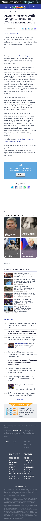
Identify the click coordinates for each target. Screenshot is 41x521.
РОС (34, 6)
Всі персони (14, 478)
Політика (27, 471)
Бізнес (26, 458)
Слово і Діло (8, 12)
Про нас (26, 442)
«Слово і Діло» (17, 430)
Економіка (28, 460)
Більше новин (19, 399)
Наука (26, 465)
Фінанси (27, 478)
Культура (27, 462)
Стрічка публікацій (21, 12)
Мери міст (13, 476)
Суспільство (29, 476)
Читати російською (11, 33)
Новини (8, 319)
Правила (27, 447)
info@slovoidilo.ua (20, 486)
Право (26, 474)
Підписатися (20, 174)
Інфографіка (21, 405)
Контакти (27, 445)
